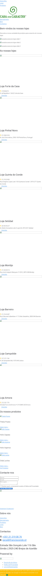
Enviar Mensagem (6, 488)
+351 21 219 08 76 (12, 536)
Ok (7, 575)
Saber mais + (4, 427)
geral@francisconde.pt (14, 540)
